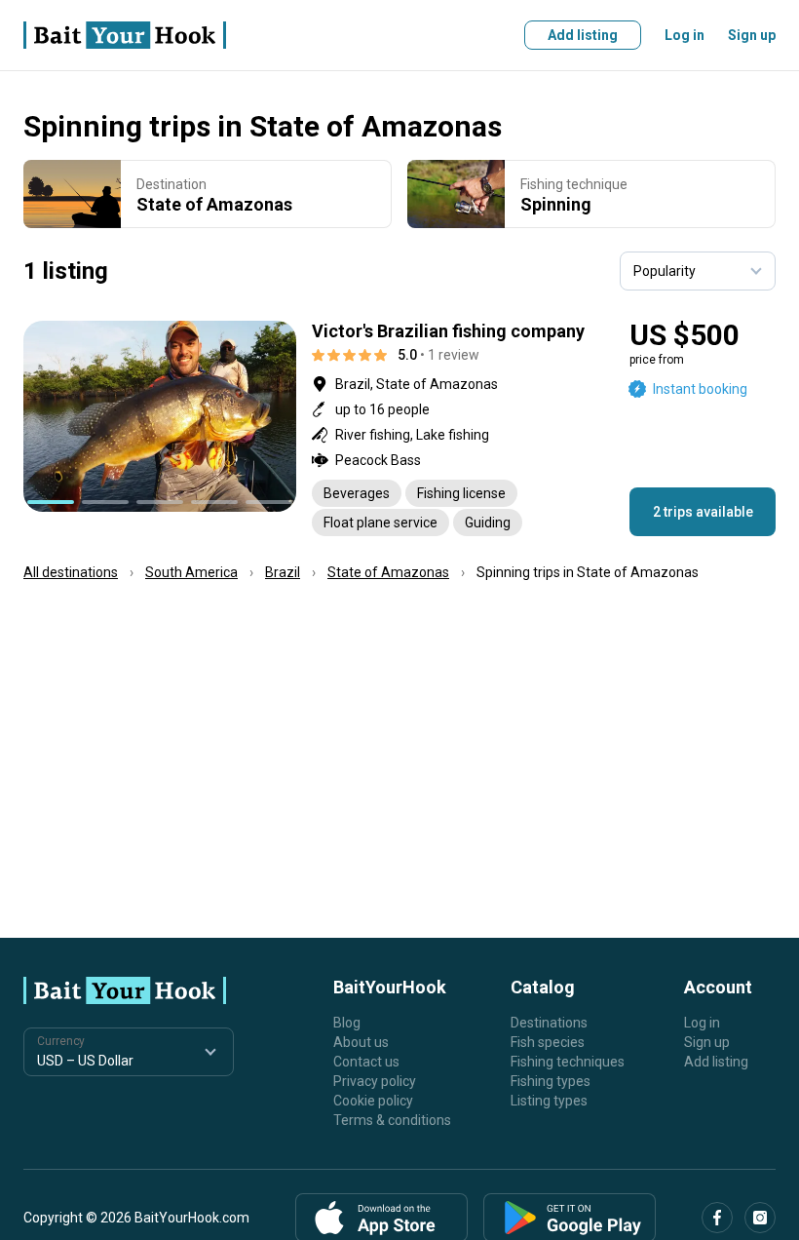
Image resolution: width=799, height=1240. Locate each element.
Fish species (548, 1042)
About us (361, 1042)
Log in (684, 35)
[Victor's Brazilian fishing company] (399, 428)
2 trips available (703, 512)
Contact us (366, 1061)
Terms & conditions (392, 1120)
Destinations (549, 1022)
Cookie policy (373, 1100)
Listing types (549, 1100)
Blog (347, 1022)
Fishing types (550, 1081)
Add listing (583, 35)
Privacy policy (374, 1081)
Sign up (752, 35)
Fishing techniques (568, 1061)
